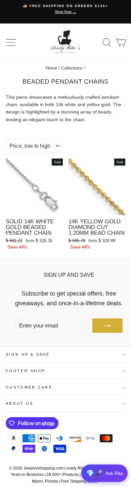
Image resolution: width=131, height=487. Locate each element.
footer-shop (25, 371)
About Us (20, 403)
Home (51, 68)
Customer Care (29, 387)
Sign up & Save (28, 354)
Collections (72, 68)
